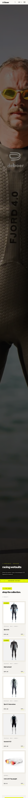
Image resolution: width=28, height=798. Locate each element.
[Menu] (24, 2)
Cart (20, 2)
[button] (15, 2)
